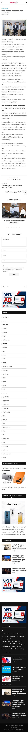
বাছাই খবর (5, 420)
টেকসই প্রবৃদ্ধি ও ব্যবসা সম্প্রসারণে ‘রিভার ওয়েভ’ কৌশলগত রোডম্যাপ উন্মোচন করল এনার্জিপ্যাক (18, 558)
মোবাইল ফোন (6, 438)
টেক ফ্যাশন (5, 370)
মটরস (4, 435)
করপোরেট (5, 344)
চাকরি (4, 359)
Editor (8, 12)
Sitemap (21, 725)
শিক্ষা (4, 442)
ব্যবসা (4, 431)
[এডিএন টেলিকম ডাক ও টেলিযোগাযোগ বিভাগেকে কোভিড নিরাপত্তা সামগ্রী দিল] (14, 210)
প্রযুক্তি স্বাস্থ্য (5, 8)
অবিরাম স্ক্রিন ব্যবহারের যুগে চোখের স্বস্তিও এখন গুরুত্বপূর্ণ (19, 569)
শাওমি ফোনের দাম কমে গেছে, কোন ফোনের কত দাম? (18, 659)
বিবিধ (4, 423)
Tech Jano (13, 729)
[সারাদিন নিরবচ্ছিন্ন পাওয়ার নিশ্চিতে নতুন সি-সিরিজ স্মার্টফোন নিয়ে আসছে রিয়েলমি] (6, 547)
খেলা (4, 351)
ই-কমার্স (4, 328)
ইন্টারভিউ (5, 332)
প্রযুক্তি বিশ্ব (6, 408)
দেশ (4, 389)
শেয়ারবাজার (5, 446)
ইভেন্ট (4, 336)
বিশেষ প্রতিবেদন (6, 427)
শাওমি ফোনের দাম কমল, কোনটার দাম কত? (17, 677)
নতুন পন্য (5, 393)
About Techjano (14, 725)
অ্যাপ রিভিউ (5, 325)
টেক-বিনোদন (5, 374)
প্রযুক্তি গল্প (5, 404)
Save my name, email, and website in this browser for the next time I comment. (13, 269)
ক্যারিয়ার (5, 347)
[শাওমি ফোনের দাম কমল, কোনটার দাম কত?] (6, 679)
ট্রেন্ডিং (4, 385)
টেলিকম (4, 378)
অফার (4, 321)
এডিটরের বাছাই (6, 340)
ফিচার (4, 416)
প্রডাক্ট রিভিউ (6, 397)
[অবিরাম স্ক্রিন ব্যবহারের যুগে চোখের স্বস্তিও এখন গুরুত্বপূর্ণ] (6, 571)
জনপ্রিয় (4, 363)
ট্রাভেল (4, 382)
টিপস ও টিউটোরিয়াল (7, 366)
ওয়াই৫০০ (22, 534)
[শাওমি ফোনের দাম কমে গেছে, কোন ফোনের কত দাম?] (6, 660)
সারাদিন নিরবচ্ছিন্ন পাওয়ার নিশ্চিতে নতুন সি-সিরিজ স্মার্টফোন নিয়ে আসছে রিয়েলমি (19, 547)
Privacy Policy (14, 727)
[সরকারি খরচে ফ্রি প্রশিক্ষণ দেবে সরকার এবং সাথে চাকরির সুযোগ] (6, 669)
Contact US (7, 725)
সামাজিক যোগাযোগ (7, 454)
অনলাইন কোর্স (6, 317)
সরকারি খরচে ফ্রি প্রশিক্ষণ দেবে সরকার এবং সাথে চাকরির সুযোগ (19, 668)
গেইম (4, 355)
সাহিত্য (4, 457)
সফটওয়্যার (5, 450)
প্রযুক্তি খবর (6, 401)
